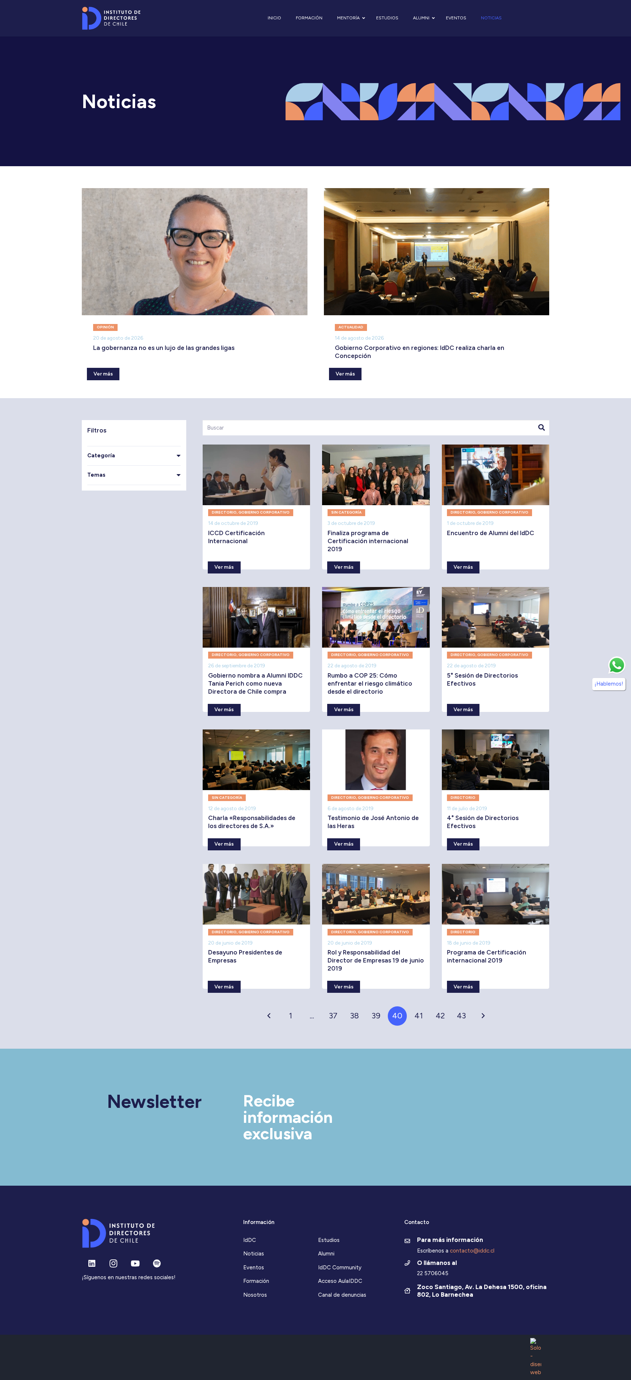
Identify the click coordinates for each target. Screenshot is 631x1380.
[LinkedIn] (92, 1264)
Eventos (253, 1267)
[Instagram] (113, 1264)
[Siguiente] (483, 1016)
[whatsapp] (617, 665)
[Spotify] (157, 1264)
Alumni (326, 1253)
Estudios (329, 1240)
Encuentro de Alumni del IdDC (490, 533)
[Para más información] (410, 1242)
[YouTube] (135, 1264)
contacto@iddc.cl (472, 1250)
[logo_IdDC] (111, 18)
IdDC (249, 1240)
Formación (256, 1281)
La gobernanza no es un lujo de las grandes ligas (163, 347)
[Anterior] (269, 1016)
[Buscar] (541, 427)
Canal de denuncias (342, 1295)
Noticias (253, 1253)
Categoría (101, 455)
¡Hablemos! (608, 683)
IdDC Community (340, 1267)
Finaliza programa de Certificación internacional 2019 (368, 541)
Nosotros (255, 1295)
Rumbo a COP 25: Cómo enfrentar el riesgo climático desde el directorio (370, 683)
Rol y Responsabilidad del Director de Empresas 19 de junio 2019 (376, 960)
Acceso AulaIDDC (340, 1281)
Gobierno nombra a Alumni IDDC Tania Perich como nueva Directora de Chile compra (255, 683)
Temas (96, 475)
